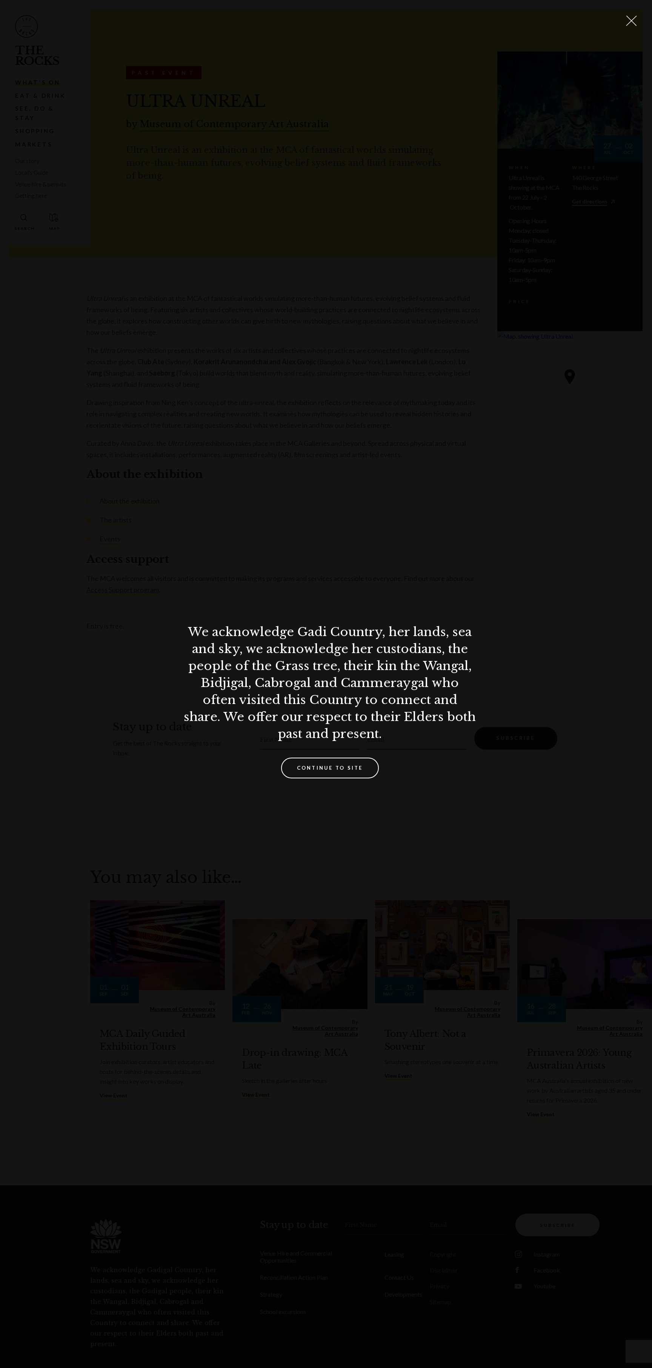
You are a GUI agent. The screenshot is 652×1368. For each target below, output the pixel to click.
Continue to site (330, 768)
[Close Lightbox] (631, 21)
